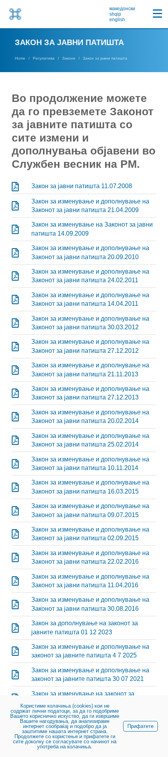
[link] (15, 14)
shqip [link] (115, 14)
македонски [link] (122, 8)
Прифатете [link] (140, 726)
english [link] (117, 19)
